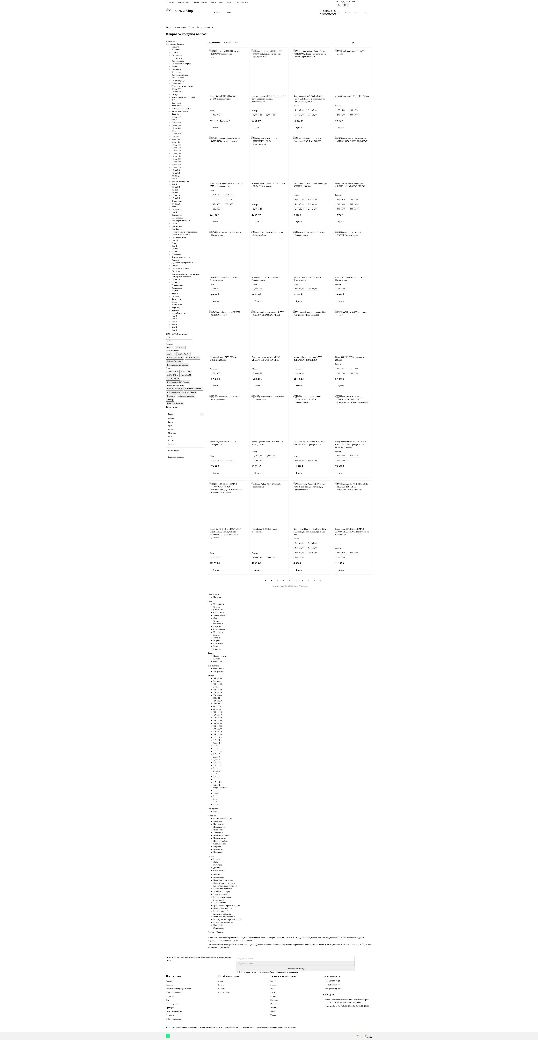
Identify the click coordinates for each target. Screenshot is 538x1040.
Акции (221, 2)
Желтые (175, 294)
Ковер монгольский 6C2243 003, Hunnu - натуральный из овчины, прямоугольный (269, 99)
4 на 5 (174, 327)
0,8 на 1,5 (176, 176)
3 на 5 (174, 322)
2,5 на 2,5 (176, 198)
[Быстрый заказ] (224, 127)
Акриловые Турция (180, 111)
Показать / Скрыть (215, 932)
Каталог (217, 12)
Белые (174, 302)
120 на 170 (176, 148)
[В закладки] (243, 51)
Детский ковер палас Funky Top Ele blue (352, 96)
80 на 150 (176, 139)
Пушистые (176, 271)
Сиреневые (176, 209)
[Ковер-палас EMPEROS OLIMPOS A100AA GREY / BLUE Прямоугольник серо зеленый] (352, 503)
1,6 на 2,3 (176, 170)
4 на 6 (174, 330)
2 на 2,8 (175, 240)
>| (321, 581)
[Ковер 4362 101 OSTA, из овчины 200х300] (352, 331)
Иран (170, 426)
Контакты (244, 2)
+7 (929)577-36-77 (327, 14)
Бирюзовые (176, 299)
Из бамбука (218, 852)
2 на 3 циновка (178, 229)
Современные (219, 870)
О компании (170, 2)
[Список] (367, 42)
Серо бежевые (177, 285)
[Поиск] (310, 12)
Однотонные (177, 92)
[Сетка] (364, 42)
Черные (175, 207)
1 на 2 (174, 316)
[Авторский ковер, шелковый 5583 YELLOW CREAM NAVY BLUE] (269, 331)
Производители (224, 992)
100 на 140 (176, 145)
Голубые (175, 296)
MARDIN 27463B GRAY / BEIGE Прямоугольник (307, 278)
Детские (216, 868)
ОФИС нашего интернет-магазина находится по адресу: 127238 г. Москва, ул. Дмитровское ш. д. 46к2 (347, 1001)
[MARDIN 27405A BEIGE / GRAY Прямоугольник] (269, 252)
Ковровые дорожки (176, 457)
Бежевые (175, 310)
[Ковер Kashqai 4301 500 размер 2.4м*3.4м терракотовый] (227, 70)
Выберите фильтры (186, 396)
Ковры (191, 27)
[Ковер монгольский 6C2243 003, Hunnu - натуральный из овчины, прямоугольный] (269, 70)
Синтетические (178, 83)
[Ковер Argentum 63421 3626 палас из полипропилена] (269, 416)
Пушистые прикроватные (182, 263)
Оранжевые (176, 254)
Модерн (175, 94)
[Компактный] (370, 42)
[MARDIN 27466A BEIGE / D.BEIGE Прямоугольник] (352, 252)
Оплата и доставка (183, 2)
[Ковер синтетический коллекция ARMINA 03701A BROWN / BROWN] (352, 158)
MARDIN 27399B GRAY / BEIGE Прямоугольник (224, 278)
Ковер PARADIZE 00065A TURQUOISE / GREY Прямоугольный (268, 184)
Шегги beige (177, 305)
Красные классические (181, 257)
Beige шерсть (177, 308)
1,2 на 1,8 (176, 173)
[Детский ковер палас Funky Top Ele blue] (352, 70)
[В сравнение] (243, 56)
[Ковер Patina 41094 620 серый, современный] (269, 503)
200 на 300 (176, 89)
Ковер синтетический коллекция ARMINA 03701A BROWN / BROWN (350, 184)
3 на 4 (174, 319)
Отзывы (228, 2)
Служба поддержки (228, 976)
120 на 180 (176, 151)
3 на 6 (174, 324)
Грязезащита (173, 451)
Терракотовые (177, 218)
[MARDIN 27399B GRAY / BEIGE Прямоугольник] (227, 252)
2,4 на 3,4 (176, 204)
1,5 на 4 (175, 249)
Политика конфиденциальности (178, 989)
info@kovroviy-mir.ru (333, 989)
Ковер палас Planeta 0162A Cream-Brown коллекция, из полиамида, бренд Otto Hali (310, 532)
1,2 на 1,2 (176, 282)
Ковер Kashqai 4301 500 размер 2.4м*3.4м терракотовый (223, 97)
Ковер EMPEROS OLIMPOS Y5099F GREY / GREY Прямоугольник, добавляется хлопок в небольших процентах (225, 533)
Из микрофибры (178, 80)
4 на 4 (174, 179)
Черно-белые (177, 201)
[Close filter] (174, 41)
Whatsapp (225, 948)
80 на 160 (176, 142)
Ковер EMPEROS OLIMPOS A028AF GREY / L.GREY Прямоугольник (309, 443)
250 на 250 (176, 125)
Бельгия (171, 418)
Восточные (176, 103)
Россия (171, 440)
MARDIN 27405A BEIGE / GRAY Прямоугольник (266, 278)
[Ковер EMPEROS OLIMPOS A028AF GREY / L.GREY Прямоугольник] (311, 416)
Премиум (175, 47)
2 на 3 (174, 120)
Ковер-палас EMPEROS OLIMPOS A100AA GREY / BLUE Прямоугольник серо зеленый (352, 532)
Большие (175, 114)
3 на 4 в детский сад (180, 181)
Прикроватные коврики (182, 64)
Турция (171, 444)
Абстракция (176, 106)
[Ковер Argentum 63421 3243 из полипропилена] (227, 416)
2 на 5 (174, 212)
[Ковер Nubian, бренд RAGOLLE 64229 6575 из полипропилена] (227, 158)
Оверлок (204, 2)
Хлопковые (176, 72)
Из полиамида (178, 61)
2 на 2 (174, 246)
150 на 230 (176, 134)
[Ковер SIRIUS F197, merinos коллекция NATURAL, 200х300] (311, 158)
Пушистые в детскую (180, 268)
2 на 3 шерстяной (179, 237)
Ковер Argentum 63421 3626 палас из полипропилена (267, 443)
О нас (168, 1000)
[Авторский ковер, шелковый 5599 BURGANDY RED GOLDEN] (311, 331)
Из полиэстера (178, 78)
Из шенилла (177, 55)
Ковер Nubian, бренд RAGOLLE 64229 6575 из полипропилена (226, 184)
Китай (170, 429)
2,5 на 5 (175, 190)
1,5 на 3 (175, 251)
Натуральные (177, 58)
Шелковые (176, 50)
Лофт (174, 100)
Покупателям (173, 976)
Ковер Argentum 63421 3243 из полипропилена (223, 443)
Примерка (195, 2)
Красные (175, 260)
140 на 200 (176, 153)
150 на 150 (176, 117)
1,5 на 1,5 (176, 280)
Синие (174, 223)
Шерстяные (218, 847)
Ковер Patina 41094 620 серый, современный (264, 530)
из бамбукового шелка (222, 819)
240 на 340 (176, 165)
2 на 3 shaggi (177, 226)
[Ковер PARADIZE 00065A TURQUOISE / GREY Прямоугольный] (269, 158)
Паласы (175, 52)
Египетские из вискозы (181, 109)
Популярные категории (283, 976)
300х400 (175, 131)
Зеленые (175, 291)
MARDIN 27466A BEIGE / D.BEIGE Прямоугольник (350, 278)
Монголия (172, 433)
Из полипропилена (180, 75)
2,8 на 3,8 (176, 187)
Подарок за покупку (174, 1011)
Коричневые (177, 288)
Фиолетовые (177, 215)
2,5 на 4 (175, 193)
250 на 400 (176, 128)
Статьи (236, 2)
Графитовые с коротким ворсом (185, 232)
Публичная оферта (173, 1019)
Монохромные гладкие (181, 277)
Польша (171, 436)
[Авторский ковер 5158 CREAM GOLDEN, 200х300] (227, 331)
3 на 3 (174, 184)
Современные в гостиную (182, 86)
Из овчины (176, 69)
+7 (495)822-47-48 (327, 11)
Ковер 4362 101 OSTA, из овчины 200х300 (349, 358)
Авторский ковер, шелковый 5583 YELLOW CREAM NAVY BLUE (266, 358)
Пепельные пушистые (181, 235)
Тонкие (175, 265)
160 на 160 (176, 156)
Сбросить (171, 396)
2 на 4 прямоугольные (181, 221)
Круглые (216, 659)
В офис (175, 66)
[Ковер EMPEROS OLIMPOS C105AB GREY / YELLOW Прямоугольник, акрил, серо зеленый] (352, 416)
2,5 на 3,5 (176, 195)
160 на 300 (176, 162)
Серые (174, 243)
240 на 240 (176, 167)
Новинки (273, 1004)
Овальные (217, 662)
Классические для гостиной (183, 97)
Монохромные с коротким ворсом (186, 274)
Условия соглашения (174, 992)
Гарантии (213, 2)
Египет (171, 422)
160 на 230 (176, 159)
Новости (221, 989)
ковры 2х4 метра (178, 313)
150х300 (175, 137)
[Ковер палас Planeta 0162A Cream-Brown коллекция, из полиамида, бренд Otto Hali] (311, 503)
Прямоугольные (220, 656)
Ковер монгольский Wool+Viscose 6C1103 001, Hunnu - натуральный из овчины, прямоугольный (309, 99)
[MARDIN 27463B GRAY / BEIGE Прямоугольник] (311, 252)
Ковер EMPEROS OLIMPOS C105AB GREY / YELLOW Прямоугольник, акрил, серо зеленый (351, 444)
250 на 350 (176, 123)
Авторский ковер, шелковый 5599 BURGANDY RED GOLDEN (308, 358)
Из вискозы (218, 849)
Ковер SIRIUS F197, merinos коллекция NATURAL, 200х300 (310, 184)
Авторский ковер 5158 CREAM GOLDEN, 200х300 (223, 358)
